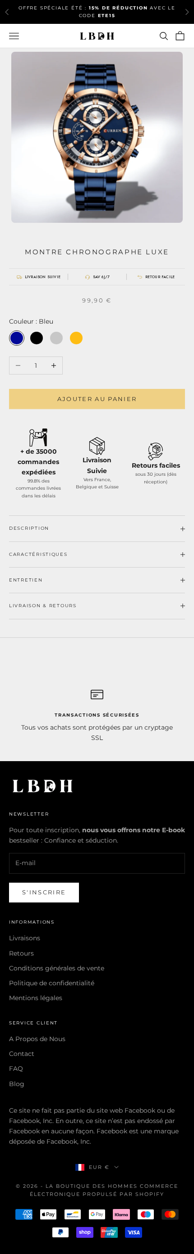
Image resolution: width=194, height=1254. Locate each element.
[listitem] (38, 277)
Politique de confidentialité (51, 983)
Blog (16, 1084)
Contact (21, 1054)
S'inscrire (44, 892)
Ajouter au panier (97, 398)
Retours (21, 953)
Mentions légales (35, 998)
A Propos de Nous (37, 1039)
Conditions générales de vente (56, 968)
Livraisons (24, 938)
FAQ (16, 1069)
